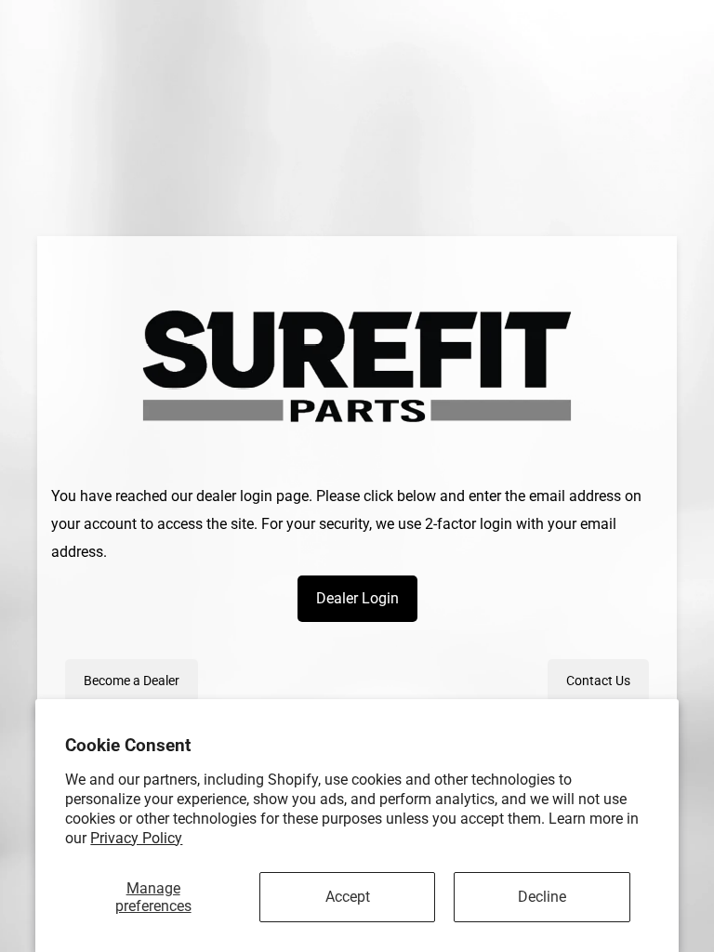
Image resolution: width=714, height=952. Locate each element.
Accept (347, 897)
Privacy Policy (136, 838)
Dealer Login (357, 598)
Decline (542, 897)
